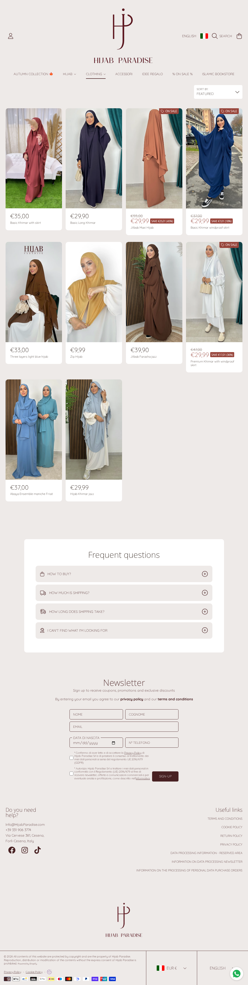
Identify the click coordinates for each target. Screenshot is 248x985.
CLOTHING (94, 74)
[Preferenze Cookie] (49, 972)
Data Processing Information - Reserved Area (206, 853)
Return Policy (231, 836)
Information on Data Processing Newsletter (207, 861)
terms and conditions (175, 699)
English (189, 36)
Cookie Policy (231, 827)
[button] (223, 36)
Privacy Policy (231, 844)
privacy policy (131, 699)
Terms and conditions (225, 818)
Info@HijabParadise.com (25, 824)
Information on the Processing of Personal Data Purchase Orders (189, 870)
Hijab (68, 74)
